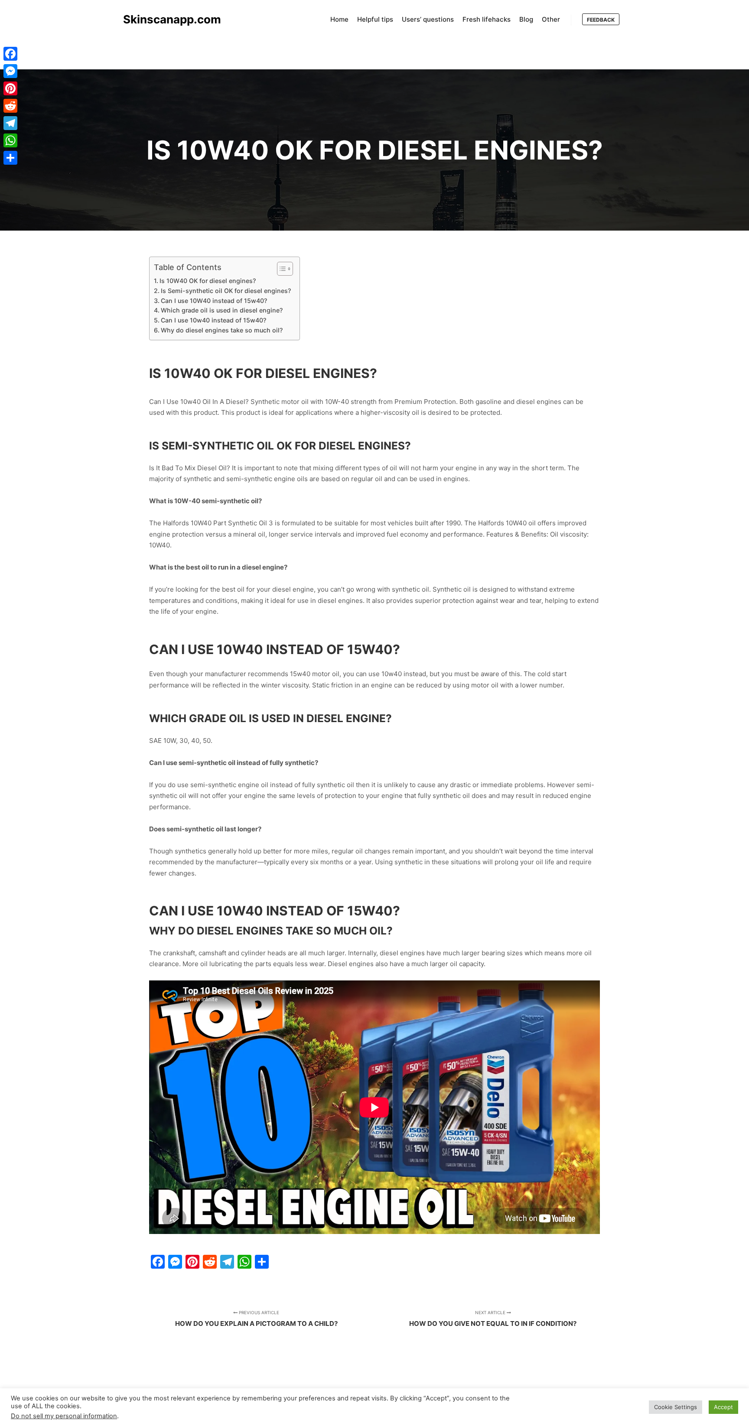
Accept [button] (723, 1406)
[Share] (10, 157)
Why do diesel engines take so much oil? (222, 330)
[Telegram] (10, 123)
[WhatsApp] (10, 140)
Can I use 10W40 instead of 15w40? (214, 300)
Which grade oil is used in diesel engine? (222, 310)
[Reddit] (10, 105)
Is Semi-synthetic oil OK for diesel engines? (226, 290)
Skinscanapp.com (166, 19)
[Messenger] (10, 71)
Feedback (601, 19)
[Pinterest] (10, 88)
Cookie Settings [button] (675, 1406)
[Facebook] (10, 53)
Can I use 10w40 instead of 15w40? (213, 320)
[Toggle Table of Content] (280, 268)
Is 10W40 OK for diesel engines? (208, 280)
